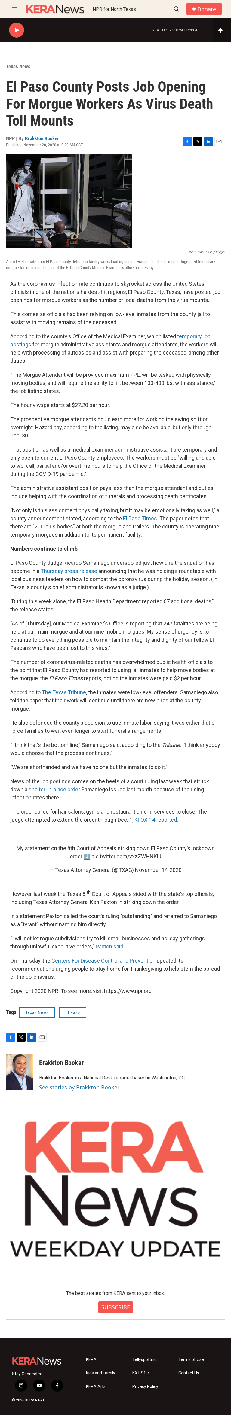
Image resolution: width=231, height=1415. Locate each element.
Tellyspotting (144, 1359)
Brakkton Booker (42, 138)
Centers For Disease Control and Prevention (103, 960)
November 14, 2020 (158, 870)
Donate (206, 9)
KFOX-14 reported (155, 820)
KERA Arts (96, 1386)
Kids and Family (100, 1373)
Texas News (18, 66)
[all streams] (222, 30)
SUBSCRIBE (115, 1307)
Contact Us (188, 1373)
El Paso (73, 1012)
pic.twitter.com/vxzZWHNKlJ (126, 856)
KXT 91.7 (140, 1373)
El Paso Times (140, 518)
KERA (91, 1359)
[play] (16, 30)
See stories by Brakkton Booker (79, 1087)
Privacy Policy (145, 1386)
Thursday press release (69, 571)
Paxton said (109, 946)
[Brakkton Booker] (19, 1072)
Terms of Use (191, 1359)
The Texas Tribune (64, 692)
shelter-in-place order (54, 789)
